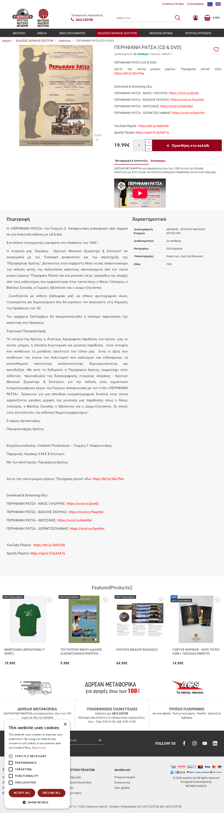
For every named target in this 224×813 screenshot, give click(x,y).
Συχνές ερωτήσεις (70, 793)
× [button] (65, 724)
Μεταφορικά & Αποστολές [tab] (131, 160)
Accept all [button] (22, 793)
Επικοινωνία (122, 782)
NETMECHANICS (196, 786)
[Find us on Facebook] (184, 743)
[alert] (37, 764)
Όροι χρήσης (122, 787)
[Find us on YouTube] (204, 743)
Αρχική (6, 40)
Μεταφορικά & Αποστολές (75, 782)
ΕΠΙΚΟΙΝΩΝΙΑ (195, 4)
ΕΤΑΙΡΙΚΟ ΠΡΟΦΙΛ (173, 4)
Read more (39, 747)
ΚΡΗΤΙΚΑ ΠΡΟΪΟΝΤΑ (198, 33)
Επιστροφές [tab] (158, 160)
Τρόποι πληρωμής (69, 777)
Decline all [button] (51, 793)
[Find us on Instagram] (194, 743)
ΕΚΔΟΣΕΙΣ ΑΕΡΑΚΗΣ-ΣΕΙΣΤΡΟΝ (117, 33)
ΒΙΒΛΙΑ (42, 33)
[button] (216, 49)
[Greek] (210, 4)
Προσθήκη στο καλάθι (190, 145)
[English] (218, 4)
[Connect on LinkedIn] (215, 743)
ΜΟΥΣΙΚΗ (19, 33)
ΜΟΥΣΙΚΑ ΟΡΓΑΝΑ (161, 33)
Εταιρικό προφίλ (124, 777)
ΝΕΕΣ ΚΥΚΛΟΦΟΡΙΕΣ (72, 33)
